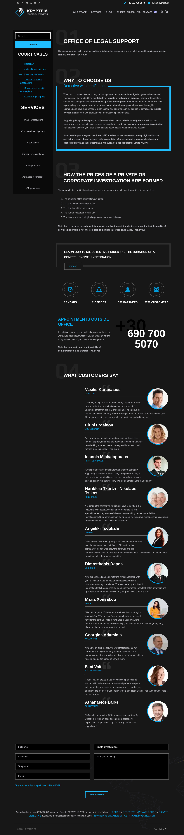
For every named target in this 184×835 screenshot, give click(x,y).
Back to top (159, 829)
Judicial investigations (35, 69)
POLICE (116, 812)
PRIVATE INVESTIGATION (142, 816)
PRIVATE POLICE (147, 812)
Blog (109, 12)
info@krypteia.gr (160, 3)
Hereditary (29, 64)
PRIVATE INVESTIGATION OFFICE (110, 816)
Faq (138, 12)
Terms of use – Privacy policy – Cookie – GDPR (38, 785)
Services (96, 12)
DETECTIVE (129, 812)
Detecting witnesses (34, 74)
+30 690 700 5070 (136, 3)
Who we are (80, 12)
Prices (131, 12)
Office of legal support (34, 97)
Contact (147, 12)
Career (121, 12)
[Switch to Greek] (155, 12)
